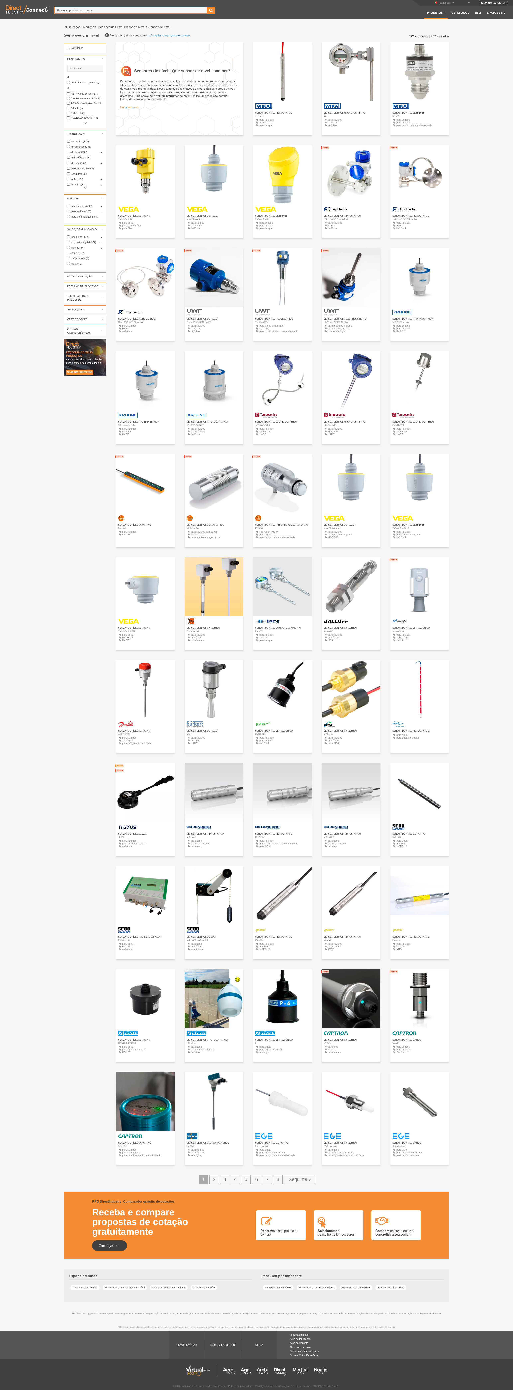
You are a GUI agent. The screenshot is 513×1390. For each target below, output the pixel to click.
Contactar (214, 564)
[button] (85, 59)
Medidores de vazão (204, 1287)
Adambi (77, 108)
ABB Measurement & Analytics (87, 98)
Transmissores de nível (85, 1287)
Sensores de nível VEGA (278, 1287)
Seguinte (299, 1179)
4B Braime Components (85, 82)
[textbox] (130, 10)
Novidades (77, 48)
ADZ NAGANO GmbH (84, 117)
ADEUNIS (78, 113)
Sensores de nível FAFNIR (356, 1287)
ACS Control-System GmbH (87, 103)
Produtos (435, 12)
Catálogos (460, 12)
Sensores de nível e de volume (169, 1287)
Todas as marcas (299, 1334)
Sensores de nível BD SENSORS (317, 1287)
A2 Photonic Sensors (84, 93)
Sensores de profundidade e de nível (125, 1287)
